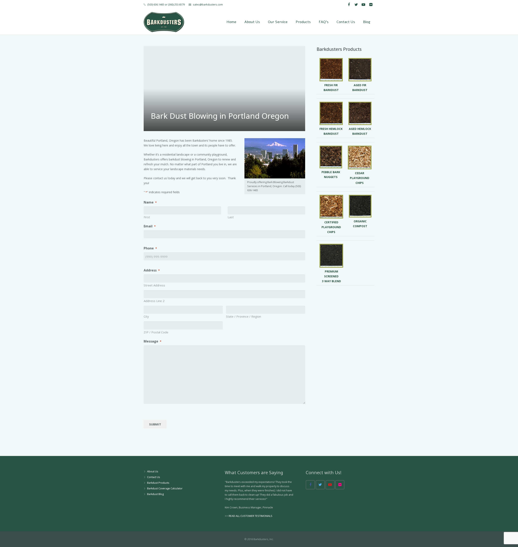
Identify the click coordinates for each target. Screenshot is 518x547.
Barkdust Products (158, 482)
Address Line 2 (154, 301)
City (146, 316)
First (147, 217)
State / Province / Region (243, 316)
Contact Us (153, 477)
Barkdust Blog (155, 494)
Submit (155, 424)
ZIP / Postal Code (156, 332)
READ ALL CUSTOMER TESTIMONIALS (250, 516)
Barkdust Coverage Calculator (165, 488)
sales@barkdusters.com (208, 4)
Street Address (154, 285)
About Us (152, 471)
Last (231, 217)
